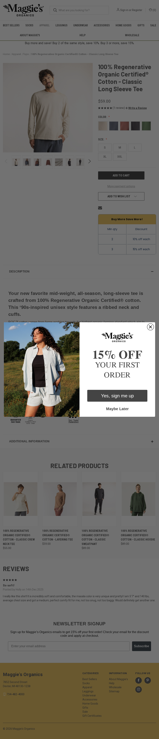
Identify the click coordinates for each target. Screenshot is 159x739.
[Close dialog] (150, 327)
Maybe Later (117, 409)
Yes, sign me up (117, 395)
